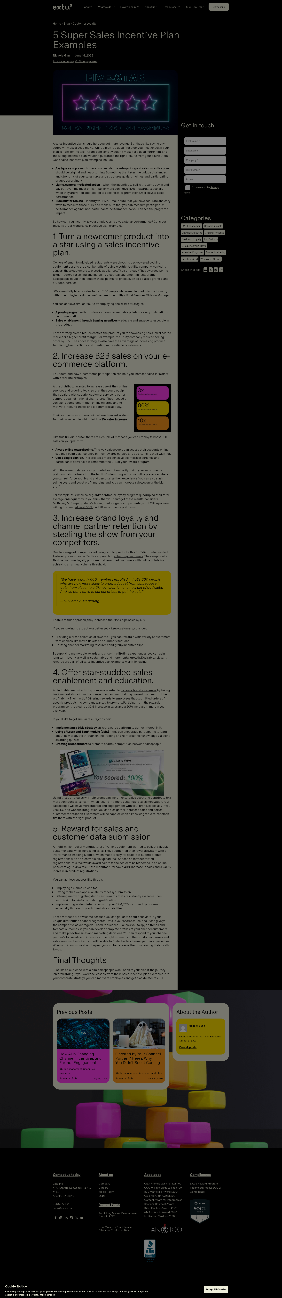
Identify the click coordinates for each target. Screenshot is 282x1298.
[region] (141, 1289)
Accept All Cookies (216, 1289)
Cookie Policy (47, 1294)
